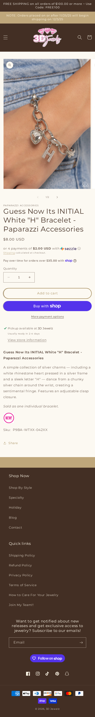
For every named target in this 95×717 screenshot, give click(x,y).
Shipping (9, 252)
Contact (15, 527)
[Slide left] (38, 197)
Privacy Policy (20, 575)
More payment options (47, 316)
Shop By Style (20, 488)
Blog (13, 518)
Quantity (10, 268)
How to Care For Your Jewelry (34, 595)
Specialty (16, 498)
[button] (5, 37)
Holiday (15, 507)
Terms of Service (23, 585)
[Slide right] (57, 197)
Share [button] (13, 443)
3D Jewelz (53, 708)
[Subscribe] (81, 642)
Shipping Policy (22, 555)
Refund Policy (20, 565)
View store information (27, 340)
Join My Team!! (21, 605)
